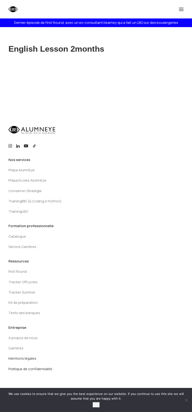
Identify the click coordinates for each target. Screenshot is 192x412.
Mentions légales (22, 358)
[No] (186, 400)
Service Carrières (22, 246)
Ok (96, 405)
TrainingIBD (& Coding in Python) (35, 201)
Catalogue (17, 236)
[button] (181, 9)
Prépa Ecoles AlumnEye (27, 180)
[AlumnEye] (27, 9)
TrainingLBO (18, 211)
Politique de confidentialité (30, 368)
